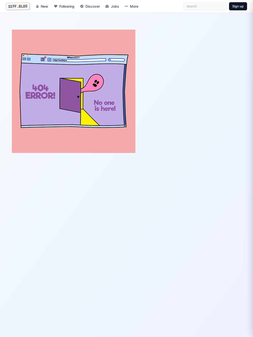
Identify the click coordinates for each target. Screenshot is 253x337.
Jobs (115, 6)
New (44, 6)
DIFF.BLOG (17, 6)
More (134, 6)
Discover (92, 6)
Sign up (238, 6)
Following (66, 6)
